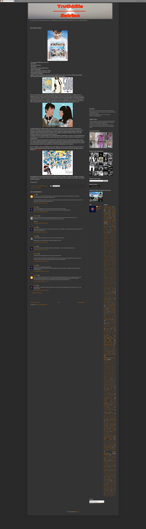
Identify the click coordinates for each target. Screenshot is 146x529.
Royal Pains (113, 443)
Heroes (107, 328)
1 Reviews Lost (107, 206)
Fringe (114, 322)
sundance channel (110, 468)
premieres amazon (108, 400)
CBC (108, 292)
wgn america (107, 493)
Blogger (77, 511)
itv (105, 348)
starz (112, 466)
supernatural (106, 470)
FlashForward (108, 319)
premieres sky (106, 425)
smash (112, 458)
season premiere (107, 447)
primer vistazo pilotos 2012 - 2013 (110, 439)
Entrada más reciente (35, 302)
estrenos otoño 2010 (108, 315)
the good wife (106, 476)
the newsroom (113, 476)
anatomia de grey (111, 223)
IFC (112, 333)
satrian (35, 207)
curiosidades (106, 298)
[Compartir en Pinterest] (59, 186)
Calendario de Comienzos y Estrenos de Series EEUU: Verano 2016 (110, 252)
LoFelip (35, 236)
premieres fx (106, 412)
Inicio (59, 302)
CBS (112, 292)
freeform (107, 320)
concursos (112, 297)
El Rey (111, 311)
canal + (114, 287)
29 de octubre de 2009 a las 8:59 (40, 232)
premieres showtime (109, 424)
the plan (111, 477)
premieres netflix (112, 420)
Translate (100, 503)
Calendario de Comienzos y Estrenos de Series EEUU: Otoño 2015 (110, 246)
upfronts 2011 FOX (112, 486)
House (105, 332)
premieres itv (113, 416)
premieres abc (108, 398)
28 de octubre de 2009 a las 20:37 (41, 211)
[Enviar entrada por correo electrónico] (51, 185)
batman (107, 225)
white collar (114, 493)
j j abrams (110, 348)
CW (112, 298)
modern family (108, 385)
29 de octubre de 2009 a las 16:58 (41, 242)
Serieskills (106, 454)
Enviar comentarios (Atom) (41, 304)
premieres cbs (107, 404)
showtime (114, 457)
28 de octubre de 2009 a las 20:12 (41, 202)
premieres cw (109, 407)
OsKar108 (36, 215)
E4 (106, 305)
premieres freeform (108, 411)
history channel (106, 331)
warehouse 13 (113, 491)
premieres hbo (109, 413)
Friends (109, 322)
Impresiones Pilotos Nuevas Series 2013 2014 (110, 336)
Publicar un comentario (37, 292)
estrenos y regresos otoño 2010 (110, 318)
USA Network (107, 490)
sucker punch (113, 467)
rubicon (106, 444)
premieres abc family (108, 399)
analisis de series (110, 221)
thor (105, 480)
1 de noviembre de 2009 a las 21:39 (41, 271)
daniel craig (112, 300)
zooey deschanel (110, 495)
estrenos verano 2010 (109, 316)
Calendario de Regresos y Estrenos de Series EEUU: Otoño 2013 (110, 277)
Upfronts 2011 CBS (107, 485)
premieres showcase (112, 422)
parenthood (106, 394)
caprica (112, 291)
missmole (36, 253)
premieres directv (107, 408)
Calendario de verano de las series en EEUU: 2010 (110, 282)
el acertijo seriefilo (112, 305)
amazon (107, 219)
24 (107, 210)
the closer (112, 475)
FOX (115, 319)
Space (105, 462)
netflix (105, 389)
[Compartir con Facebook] (57, 186)
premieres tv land (107, 430)
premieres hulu (106, 416)
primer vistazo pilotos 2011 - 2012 (110, 436)
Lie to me (113, 359)
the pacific (107, 477)
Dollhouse (113, 303)
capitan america (107, 291)
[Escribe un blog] (55, 186)
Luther (105, 380)
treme (113, 480)
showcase (107, 457)
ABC (108, 218)
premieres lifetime (109, 417)
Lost (109, 378)
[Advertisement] (57, 297)
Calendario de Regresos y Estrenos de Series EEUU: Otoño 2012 (110, 273)
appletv (105, 224)
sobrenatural (106, 459)
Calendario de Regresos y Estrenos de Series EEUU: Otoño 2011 (110, 270)
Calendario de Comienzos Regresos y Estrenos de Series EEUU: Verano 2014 (110, 233)
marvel (111, 381)
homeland (112, 331)
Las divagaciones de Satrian (110, 354)
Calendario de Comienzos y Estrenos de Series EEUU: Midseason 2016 (110, 240)
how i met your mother (112, 332)
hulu (107, 333)
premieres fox (110, 409)
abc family (114, 218)
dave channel (106, 301)
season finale (111, 446)
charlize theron (111, 293)
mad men (109, 380)
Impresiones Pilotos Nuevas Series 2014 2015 (110, 339)
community (106, 296)
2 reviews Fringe (111, 209)
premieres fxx (113, 412)
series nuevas (112, 449)
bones (109, 229)
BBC (112, 226)
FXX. (110, 323)
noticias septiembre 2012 (109, 391)
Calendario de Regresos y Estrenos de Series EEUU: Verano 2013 (110, 279)
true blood (111, 481)
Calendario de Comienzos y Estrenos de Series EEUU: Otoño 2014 (110, 244)
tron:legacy (106, 481)
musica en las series (109, 386)
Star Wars (114, 463)
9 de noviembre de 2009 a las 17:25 (41, 281)
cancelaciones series (109, 288)
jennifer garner (109, 349)
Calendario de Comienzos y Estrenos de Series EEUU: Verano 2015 (110, 250)
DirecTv (110, 302)
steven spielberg (107, 467)
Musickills (105, 387)
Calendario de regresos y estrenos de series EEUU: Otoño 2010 (110, 268)
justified (110, 350)
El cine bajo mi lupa (37, 187)
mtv (113, 385)
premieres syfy (112, 427)
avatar (109, 224)
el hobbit (111, 309)
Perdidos (112, 394)
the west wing (113, 479)
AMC (112, 219)
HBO (115, 327)
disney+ (114, 302)
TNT (109, 480)
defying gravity (113, 301)
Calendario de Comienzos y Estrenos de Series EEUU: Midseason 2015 (110, 237)
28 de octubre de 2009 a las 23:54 (41, 223)
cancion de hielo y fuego (109, 289)
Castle (105, 292)
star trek (109, 463)
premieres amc (107, 402)
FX (106, 323)
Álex (35, 194)
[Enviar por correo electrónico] (53, 186)
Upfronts (108, 482)
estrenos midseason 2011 (109, 314)
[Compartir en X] (56, 186)
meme (112, 382)
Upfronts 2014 (111, 489)
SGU (113, 454)
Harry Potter (106, 326)
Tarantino (105, 471)
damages (105, 300)
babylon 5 (114, 224)
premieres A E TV (111, 396)
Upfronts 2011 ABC (110, 484)
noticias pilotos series (111, 390)
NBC (111, 387)
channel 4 (105, 293)
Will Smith (107, 494)
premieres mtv (106, 418)
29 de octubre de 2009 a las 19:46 (41, 249)
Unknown (36, 275)
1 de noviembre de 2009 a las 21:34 (41, 261)
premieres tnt (110, 429)
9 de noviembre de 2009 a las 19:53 (41, 290)
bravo (105, 230)
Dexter (106, 302)
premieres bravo (111, 403)
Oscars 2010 (112, 393)
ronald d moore (106, 443)
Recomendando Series (109, 442)
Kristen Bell (111, 352)
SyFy (113, 470)
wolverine (112, 494)
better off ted (107, 228)
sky (107, 458)
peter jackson (106, 395)
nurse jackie (106, 393)
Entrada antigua (81, 302)
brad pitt (112, 229)
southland (112, 461)
